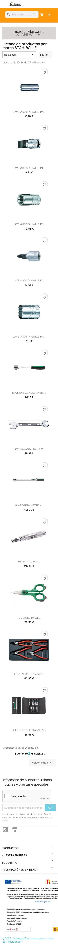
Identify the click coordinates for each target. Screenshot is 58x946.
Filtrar (45, 55)
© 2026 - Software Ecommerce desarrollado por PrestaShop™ (27, 940)
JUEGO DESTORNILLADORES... (29, 730)
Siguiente (39, 754)
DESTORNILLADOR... (29, 561)
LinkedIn (14, 829)
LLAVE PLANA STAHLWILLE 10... (29, 449)
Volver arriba (42, 763)
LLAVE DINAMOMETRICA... (29, 505)
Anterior (20, 754)
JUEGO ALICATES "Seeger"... (29, 673)
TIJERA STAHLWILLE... (29, 617)
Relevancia (19, 55)
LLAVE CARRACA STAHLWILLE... (29, 392)
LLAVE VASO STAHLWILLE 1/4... (29, 111)
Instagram (5, 829)
